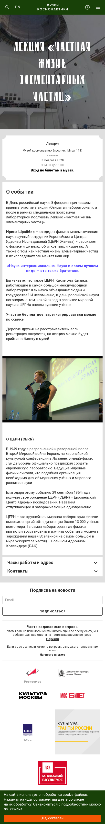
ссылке (16, 809)
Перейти (52, 639)
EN (18, 7)
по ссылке (15, 319)
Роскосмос (32, 681)
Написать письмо (52, 654)
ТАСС (27, 740)
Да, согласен (52, 818)
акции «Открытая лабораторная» (65, 207)
